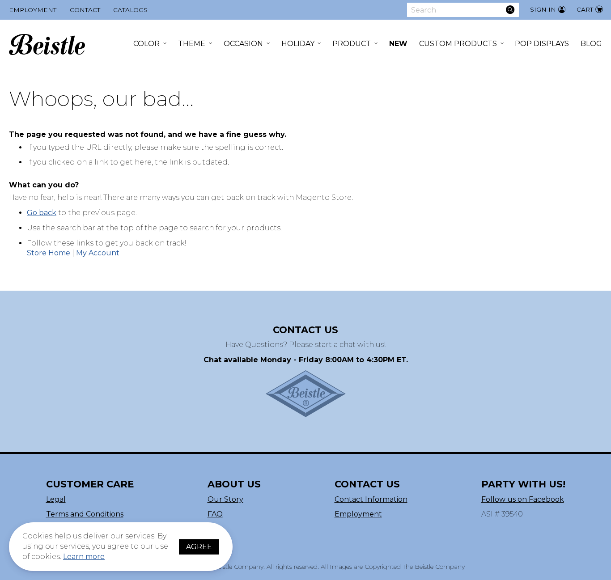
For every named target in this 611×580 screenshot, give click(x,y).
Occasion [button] (243, 43)
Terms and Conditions (84, 514)
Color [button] (146, 43)
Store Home (48, 253)
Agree (199, 546)
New (398, 43)
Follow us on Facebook (522, 499)
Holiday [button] (297, 43)
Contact (85, 9)
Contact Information (371, 499)
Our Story (225, 499)
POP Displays (542, 43)
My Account (97, 253)
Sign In (543, 9)
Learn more (84, 556)
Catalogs (130, 9)
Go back (41, 212)
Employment (32, 9)
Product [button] (351, 43)
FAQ (215, 514)
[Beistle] (47, 44)
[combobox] (463, 10)
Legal (56, 499)
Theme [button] (191, 43)
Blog (591, 43)
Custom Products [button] (458, 43)
